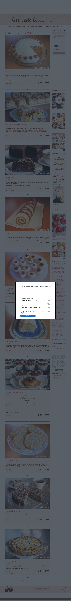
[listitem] (35, 298)
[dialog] (35, 300)
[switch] (48, 300)
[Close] (53, 284)
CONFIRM (28, 315)
